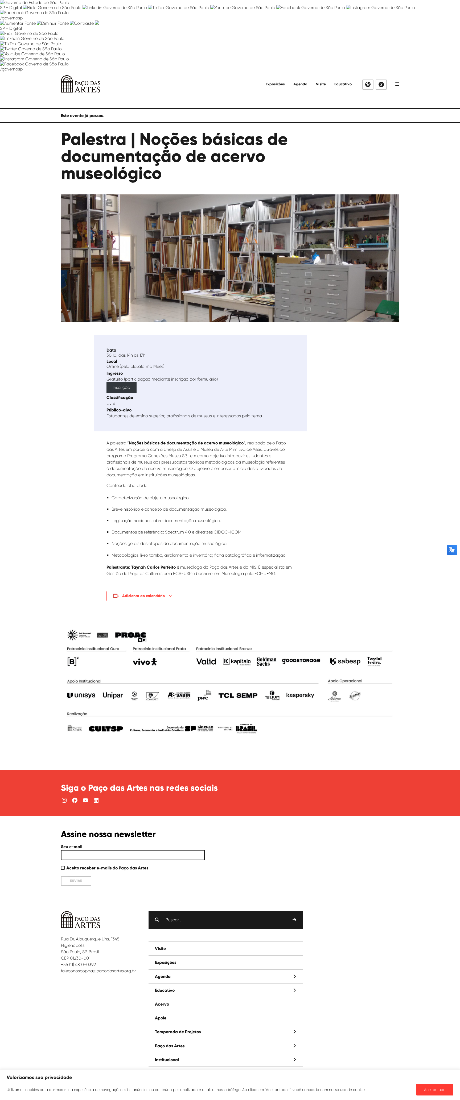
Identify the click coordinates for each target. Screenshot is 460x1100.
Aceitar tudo (435, 1090)
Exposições (275, 84)
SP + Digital (11, 7)
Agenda (300, 84)
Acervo (162, 1004)
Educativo (343, 84)
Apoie (160, 1017)
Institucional (167, 1059)
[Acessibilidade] (381, 85)
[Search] (294, 919)
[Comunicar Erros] (97, 23)
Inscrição (121, 387)
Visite (321, 84)
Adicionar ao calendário (143, 596)
